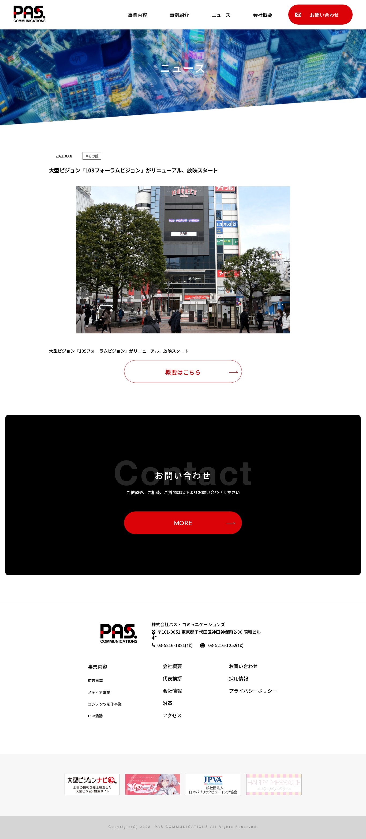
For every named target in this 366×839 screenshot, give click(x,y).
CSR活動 (95, 715)
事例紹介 (179, 14)
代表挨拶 (172, 678)
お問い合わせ (324, 14)
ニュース (220, 14)
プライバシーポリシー (253, 690)
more (183, 524)
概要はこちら (183, 372)
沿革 (167, 702)
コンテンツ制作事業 (105, 704)
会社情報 (172, 690)
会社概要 (262, 14)
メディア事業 (99, 692)
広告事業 (95, 680)
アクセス (172, 715)
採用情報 (238, 678)
